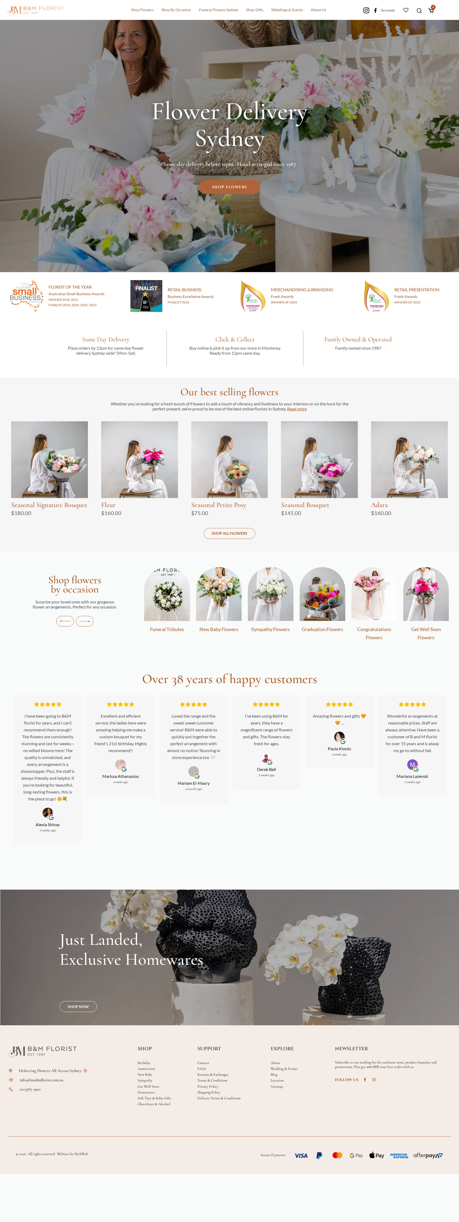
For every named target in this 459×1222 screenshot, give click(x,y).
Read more (297, 408)
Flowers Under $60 (426, 629)
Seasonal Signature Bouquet (49, 505)
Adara (379, 505)
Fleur (108, 505)
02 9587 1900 (30, 1089)
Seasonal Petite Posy (218, 505)
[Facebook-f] (375, 10)
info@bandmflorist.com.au (41, 1080)
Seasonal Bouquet (305, 505)
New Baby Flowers (167, 629)
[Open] (406, 9)
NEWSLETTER (351, 1048)
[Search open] (419, 10)
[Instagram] (366, 10)
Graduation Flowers (270, 629)
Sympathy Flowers (218, 629)
